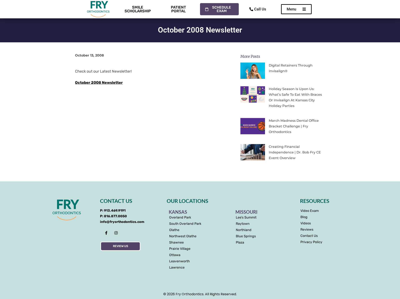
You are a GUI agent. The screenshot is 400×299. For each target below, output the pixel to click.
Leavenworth (179, 261)
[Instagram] (116, 233)
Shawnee (176, 242)
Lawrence (177, 267)
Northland (243, 230)
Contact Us (309, 236)
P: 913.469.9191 (113, 210)
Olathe (174, 230)
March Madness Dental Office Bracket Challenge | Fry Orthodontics (294, 126)
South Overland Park (185, 224)
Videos (305, 223)
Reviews (306, 229)
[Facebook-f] (106, 233)
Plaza (240, 242)
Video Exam (309, 211)
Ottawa (174, 255)
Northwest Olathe (182, 236)
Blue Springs (246, 236)
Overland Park (180, 217)
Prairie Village (179, 249)
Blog (304, 217)
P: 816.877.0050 (113, 216)
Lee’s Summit (246, 217)
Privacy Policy (311, 242)
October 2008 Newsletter (99, 82)
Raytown (243, 224)
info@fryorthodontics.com (122, 222)
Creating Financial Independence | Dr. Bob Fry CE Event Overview (295, 152)
